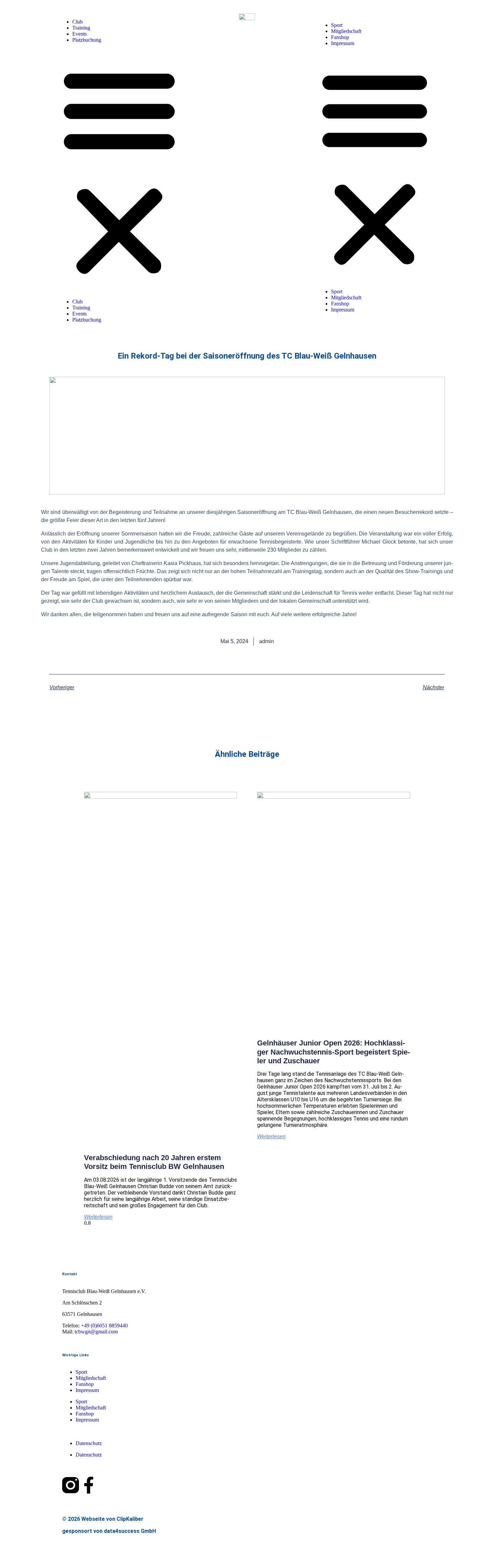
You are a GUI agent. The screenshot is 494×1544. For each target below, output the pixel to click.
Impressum (342, 43)
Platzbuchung (86, 40)
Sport (336, 25)
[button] (119, 170)
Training (81, 28)
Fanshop (340, 37)
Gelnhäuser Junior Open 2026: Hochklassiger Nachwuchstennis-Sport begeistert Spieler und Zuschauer (333, 1052)
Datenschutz (89, 1443)
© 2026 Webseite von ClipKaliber (102, 1519)
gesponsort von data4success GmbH (109, 1531)
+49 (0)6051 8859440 (104, 1325)
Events (79, 34)
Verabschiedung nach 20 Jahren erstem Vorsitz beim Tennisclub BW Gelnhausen (154, 1162)
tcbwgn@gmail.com (96, 1331)
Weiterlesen (98, 1217)
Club (77, 22)
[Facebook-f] (88, 1486)
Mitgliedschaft (346, 31)
